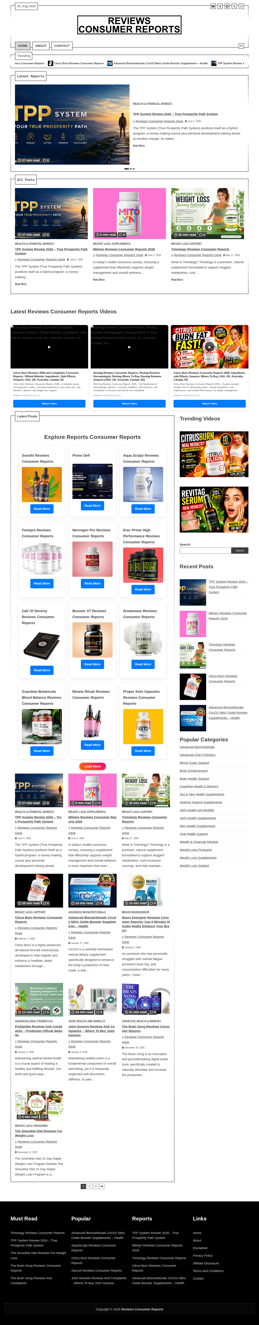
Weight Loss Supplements (112, 243)
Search (185, 544)
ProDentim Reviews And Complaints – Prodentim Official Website (39, 1031)
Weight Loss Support (186, 243)
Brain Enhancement (136, 912)
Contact (62, 46)
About (41, 46)
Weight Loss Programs (31, 1125)
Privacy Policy (203, 1255)
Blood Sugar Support (194, 763)
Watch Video (49, 403)
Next (101, 1186)
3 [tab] (134, 169)
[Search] (241, 46)
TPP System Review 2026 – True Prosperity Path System (169, 63)
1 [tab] (126, 169)
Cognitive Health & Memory (141, 1021)
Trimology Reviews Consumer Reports (200, 249)
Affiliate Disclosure (206, 1263)
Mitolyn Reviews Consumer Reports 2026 (124, 249)
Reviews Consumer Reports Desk (159, 121)
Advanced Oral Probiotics (34, 1021)
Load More (93, 766)
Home (22, 46)
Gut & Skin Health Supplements (202, 794)
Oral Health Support (194, 834)
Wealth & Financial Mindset (152, 103)
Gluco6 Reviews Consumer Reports (96, 1270)
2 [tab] (131, 169)
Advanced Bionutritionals (87, 912)
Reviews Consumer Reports (142, 1309)
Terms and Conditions (208, 1271)
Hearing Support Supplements (201, 802)
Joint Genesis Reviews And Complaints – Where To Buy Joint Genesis (91, 1031)
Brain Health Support (194, 778)
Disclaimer (200, 1248)
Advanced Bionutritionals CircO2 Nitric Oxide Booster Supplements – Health (78, 63)
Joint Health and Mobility (87, 1021)
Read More (139, 145)
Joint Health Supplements (198, 818)
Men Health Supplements (197, 826)
